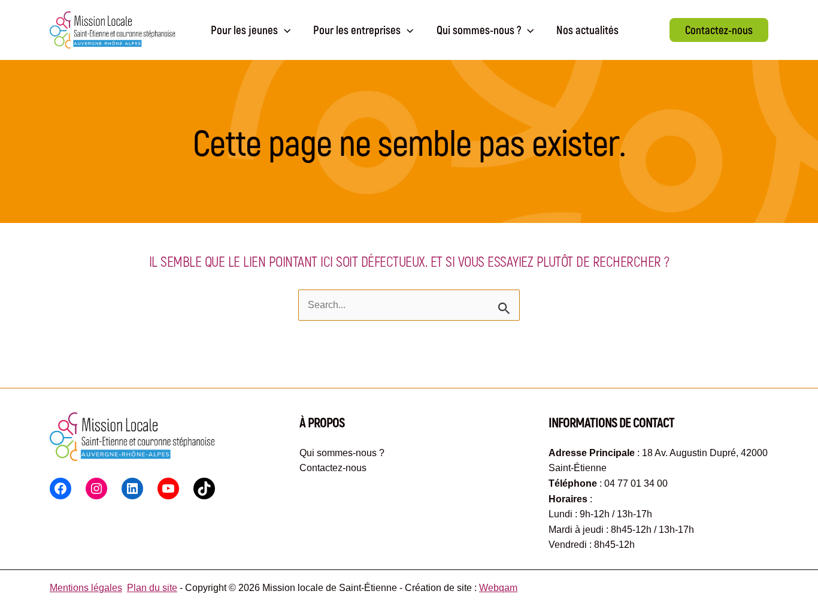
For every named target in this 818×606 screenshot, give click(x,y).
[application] (284, 30)
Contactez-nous (332, 468)
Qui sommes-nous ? (341, 453)
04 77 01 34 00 (636, 483)
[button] (718, 30)
